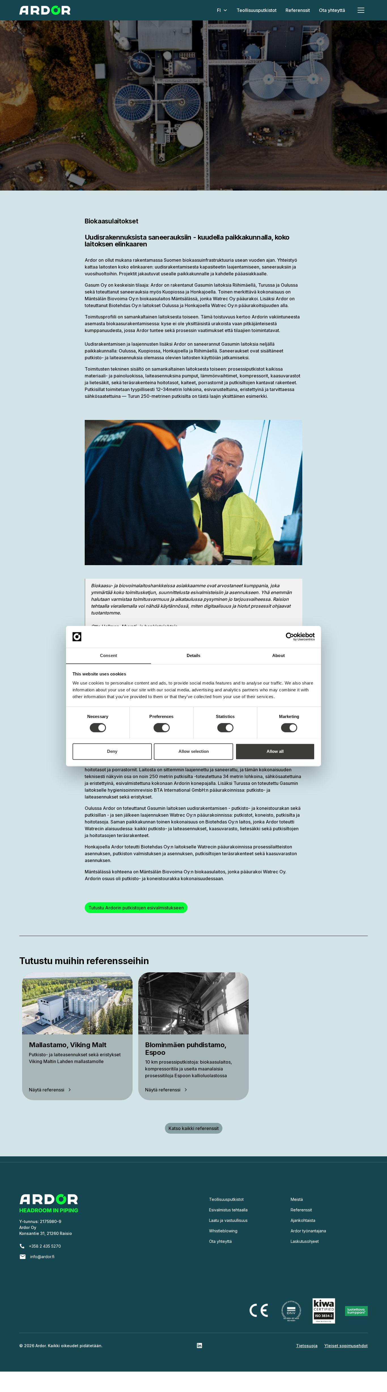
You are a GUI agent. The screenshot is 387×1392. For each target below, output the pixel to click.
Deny (112, 751)
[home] (44, 10)
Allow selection (193, 751)
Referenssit (298, 10)
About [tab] (278, 655)
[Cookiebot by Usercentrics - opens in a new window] (290, 636)
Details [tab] (194, 655)
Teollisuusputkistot (257, 10)
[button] (222, 10)
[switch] (162, 727)
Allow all (275, 751)
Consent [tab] (108, 655)
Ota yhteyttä (332, 10)
